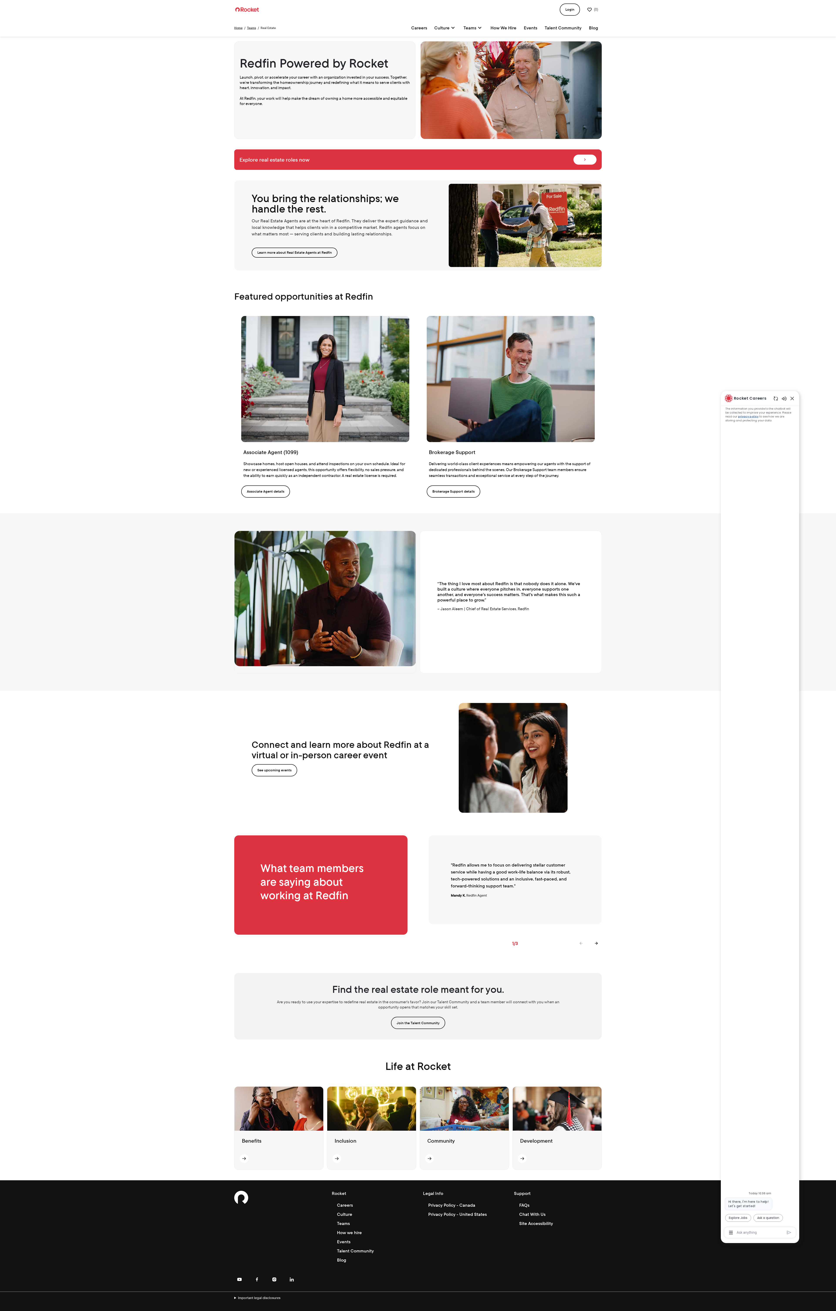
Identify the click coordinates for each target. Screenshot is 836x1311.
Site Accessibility (536, 1223)
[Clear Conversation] (776, 398)
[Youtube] (239, 1279)
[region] (760, 815)
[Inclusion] (336, 1158)
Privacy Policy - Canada (451, 1205)
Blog (593, 28)
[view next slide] (596, 943)
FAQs (524, 1205)
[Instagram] (274, 1279)
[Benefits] (244, 1158)
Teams (251, 28)
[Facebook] (257, 1279)
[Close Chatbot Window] (792, 398)
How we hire (349, 1232)
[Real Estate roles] (585, 160)
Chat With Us (532, 1214)
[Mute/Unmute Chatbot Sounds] (784, 398)
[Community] (429, 1158)
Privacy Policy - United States (457, 1214)
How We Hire (503, 28)
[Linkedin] (292, 1279)
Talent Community (563, 28)
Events (530, 28)
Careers (419, 28)
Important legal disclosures (259, 1298)
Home (238, 28)
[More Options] (731, 1232)
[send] (789, 1232)
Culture (344, 1214)
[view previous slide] (581, 943)
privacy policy (748, 416)
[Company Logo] (247, 9)
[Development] (522, 1158)
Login (569, 9)
